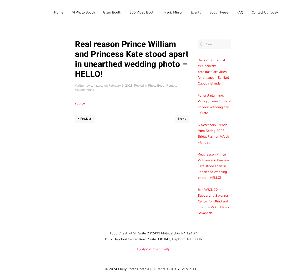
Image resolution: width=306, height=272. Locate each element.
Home (58, 12)
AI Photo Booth (83, 12)
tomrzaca (97, 85)
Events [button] (196, 12)
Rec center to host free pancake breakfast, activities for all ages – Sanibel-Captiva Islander (214, 72)
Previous (86, 119)
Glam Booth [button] (112, 12)
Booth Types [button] (218, 12)
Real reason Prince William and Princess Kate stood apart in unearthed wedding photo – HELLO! (214, 166)
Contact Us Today (265, 12)
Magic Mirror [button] (173, 12)
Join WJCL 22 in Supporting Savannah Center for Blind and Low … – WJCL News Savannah (214, 201)
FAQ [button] (240, 12)
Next (181, 119)
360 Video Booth (142, 12)
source (80, 103)
